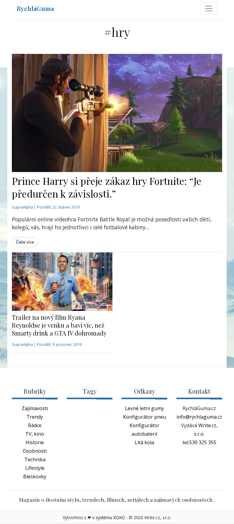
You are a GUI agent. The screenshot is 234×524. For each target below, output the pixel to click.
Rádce (34, 425)
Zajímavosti (35, 408)
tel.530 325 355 (199, 442)
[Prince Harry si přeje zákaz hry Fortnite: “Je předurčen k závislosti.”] (117, 113)
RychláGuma (35, 8)
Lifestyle (34, 468)
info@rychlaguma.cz (199, 416)
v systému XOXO (108, 517)
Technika (34, 459)
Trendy (35, 416)
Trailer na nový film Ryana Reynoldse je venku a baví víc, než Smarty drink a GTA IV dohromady (59, 325)
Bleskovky (34, 476)
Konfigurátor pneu (144, 416)
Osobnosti (35, 451)
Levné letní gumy (144, 408)
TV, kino (34, 434)
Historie (35, 442)
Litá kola (144, 442)
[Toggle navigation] (208, 8)
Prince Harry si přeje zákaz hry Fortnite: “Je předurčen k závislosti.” (106, 187)
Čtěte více (25, 242)
